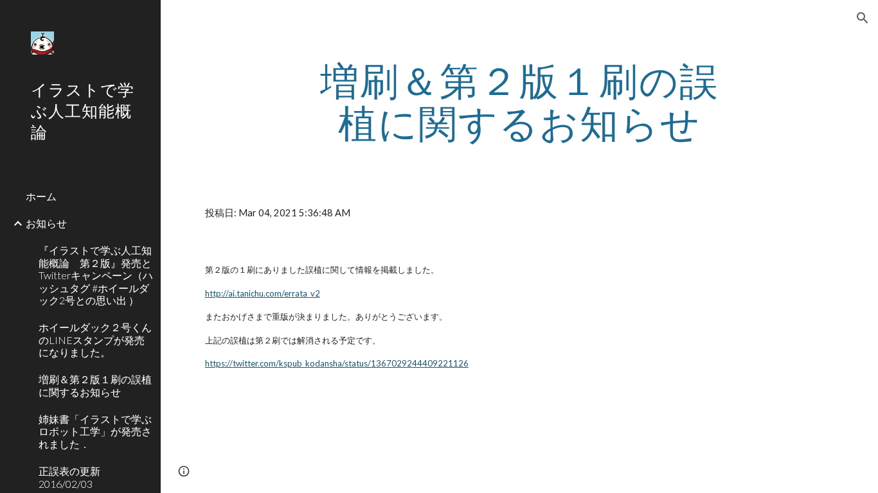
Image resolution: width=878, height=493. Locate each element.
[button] (862, 18)
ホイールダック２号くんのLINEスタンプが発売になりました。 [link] (95, 339)
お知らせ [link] (46, 223)
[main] (519, 101)
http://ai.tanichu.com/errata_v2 (262, 293)
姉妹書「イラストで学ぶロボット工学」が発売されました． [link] (95, 431)
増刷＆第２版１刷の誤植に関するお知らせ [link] (95, 385)
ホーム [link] (41, 196)
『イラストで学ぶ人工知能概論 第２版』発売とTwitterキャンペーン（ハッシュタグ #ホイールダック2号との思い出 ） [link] (96, 275)
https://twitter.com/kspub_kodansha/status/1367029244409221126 (337, 363)
